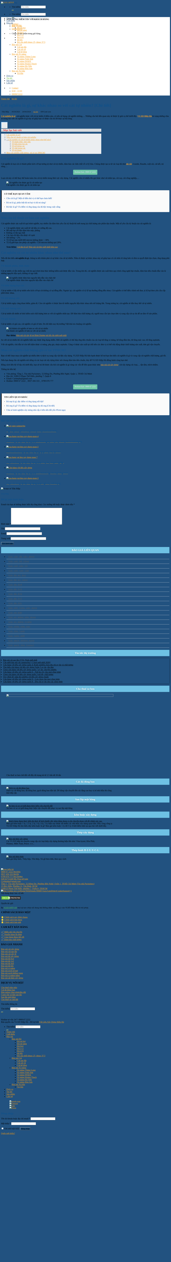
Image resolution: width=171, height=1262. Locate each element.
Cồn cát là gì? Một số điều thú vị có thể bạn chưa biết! (29, 198)
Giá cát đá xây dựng (21, 556)
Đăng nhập (25, 1129)
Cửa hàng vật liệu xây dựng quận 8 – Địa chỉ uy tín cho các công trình (33, 681)
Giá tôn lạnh (16, 631)
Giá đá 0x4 (15, 584)
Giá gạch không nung (21, 640)
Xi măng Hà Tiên (24, 66)
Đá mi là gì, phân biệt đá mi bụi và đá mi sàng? (26, 202)
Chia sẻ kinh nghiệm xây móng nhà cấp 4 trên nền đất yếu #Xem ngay (36, 410)
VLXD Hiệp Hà (144, 116)
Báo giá (9, 23)
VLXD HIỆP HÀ (10, 907)
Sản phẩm (10, 80)
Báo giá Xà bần (18, 71)
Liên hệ (9, 83)
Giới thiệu (10, 20)
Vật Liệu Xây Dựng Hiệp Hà (51, 1022)
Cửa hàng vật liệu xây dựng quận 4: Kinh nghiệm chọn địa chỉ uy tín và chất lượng (38, 665)
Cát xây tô (21, 49)
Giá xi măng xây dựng (22, 617)
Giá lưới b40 (16, 636)
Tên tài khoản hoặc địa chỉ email (15, 1118)
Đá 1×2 (20, 35)
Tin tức (9, 78)
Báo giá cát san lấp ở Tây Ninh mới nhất (20, 660)
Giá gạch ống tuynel (21, 645)
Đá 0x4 (20, 32)
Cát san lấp (21, 47)
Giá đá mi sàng (18, 580)
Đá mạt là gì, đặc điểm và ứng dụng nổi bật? (25, 401)
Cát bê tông (22, 52)
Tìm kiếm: (16, 14)
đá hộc (20, 40)
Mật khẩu (6, 1123)
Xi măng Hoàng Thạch (27, 64)
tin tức (14, 99)
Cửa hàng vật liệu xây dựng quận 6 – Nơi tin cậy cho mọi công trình (32, 672)
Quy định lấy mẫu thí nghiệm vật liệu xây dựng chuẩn (26, 677)
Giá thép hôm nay (19, 626)
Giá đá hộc (15, 603)
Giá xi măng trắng (20, 622)
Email (3, 533)
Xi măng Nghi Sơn (25, 59)
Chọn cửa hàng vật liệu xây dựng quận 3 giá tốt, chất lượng (28, 674)
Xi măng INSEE (24, 61)
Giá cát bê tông (18, 561)
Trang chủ (10, 18)
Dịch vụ (9, 76)
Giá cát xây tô (18, 566)
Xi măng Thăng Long (26, 56)
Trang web (5, 538)
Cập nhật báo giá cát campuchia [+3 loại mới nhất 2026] (26, 662)
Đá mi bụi (21, 28)
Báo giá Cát (17, 44)
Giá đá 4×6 (15, 594)
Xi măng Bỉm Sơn (24, 68)
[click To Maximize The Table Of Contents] (4, 125)
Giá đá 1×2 (15, 589)
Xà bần (20, 73)
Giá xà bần (15, 612)
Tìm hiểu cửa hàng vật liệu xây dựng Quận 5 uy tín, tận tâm (28, 667)
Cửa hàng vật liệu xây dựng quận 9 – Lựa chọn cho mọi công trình (31, 679)
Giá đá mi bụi (17, 575)
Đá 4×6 (20, 37)
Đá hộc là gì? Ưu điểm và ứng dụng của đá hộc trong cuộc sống (33, 207)
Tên (2, 528)
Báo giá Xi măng (19, 54)
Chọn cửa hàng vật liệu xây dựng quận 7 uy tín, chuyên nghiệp (30, 670)
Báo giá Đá (16, 25)
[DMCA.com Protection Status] (11, 899)
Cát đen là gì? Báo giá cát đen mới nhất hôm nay (37, 247)
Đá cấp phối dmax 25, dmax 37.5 (31, 42)
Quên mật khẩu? (8, 1133)
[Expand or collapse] (7, 140)
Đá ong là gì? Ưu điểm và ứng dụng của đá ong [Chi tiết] (30, 406)
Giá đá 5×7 (15, 598)
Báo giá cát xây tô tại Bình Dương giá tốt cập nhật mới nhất (41, 335)
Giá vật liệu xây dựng (22, 608)
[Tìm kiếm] (13, 10)
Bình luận (6, 524)
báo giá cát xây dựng (109, 365)
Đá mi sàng (22, 30)
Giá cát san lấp (18, 570)
